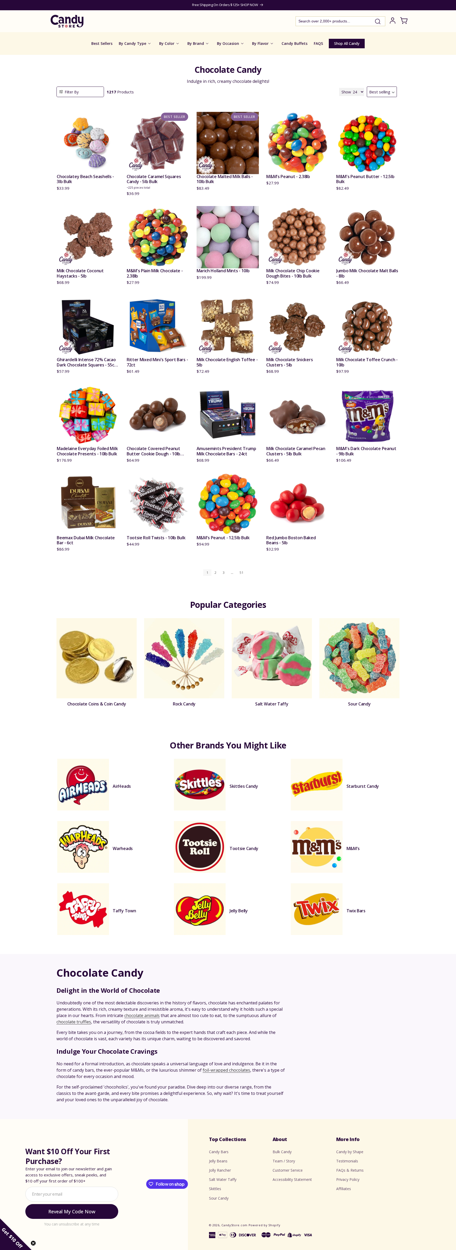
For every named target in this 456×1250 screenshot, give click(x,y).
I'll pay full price (228, 688)
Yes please (228, 674)
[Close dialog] (281, 582)
